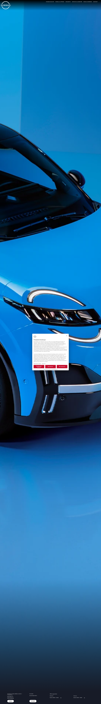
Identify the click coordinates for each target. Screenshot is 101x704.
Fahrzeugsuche (50, 1)
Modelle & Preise (59, 1)
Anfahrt (10, 701)
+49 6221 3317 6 (34, 695)
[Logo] (5, 5)
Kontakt (95, 1)
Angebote (68, 1)
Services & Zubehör (77, 1)
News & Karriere (87, 1)
